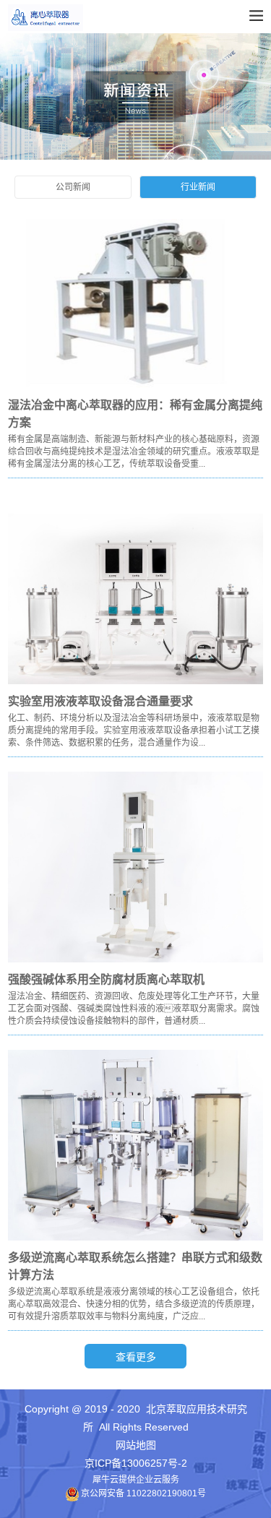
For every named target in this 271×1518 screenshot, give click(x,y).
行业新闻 (198, 187)
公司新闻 (73, 187)
